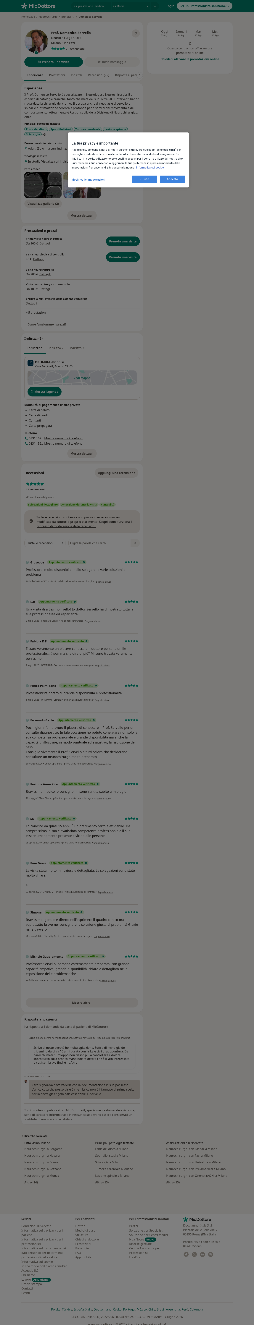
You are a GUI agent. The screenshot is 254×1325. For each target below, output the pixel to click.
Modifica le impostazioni (88, 179)
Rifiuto (144, 179)
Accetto (172, 179)
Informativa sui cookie (149, 167)
